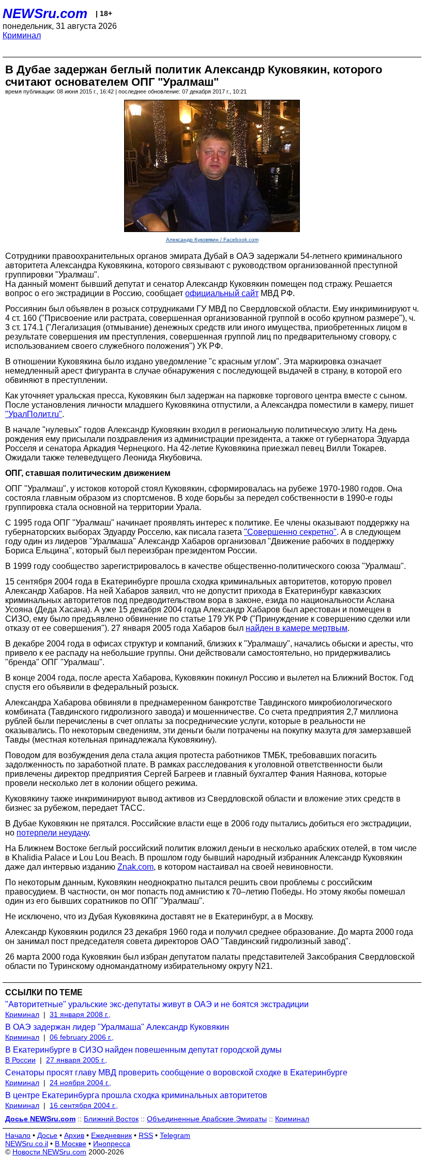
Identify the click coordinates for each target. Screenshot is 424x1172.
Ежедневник (111, 1135)
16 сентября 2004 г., (84, 1105)
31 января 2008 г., (80, 1014)
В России (20, 1060)
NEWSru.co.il (26, 1143)
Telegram (175, 1135)
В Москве (70, 1143)
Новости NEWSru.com (49, 1152)
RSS (146, 1135)
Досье (47, 1135)
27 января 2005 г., (76, 1060)
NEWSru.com (45, 13)
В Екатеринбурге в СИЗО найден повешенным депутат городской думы (143, 1049)
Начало (18, 1135)
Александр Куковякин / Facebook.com (212, 239)
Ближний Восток (111, 1119)
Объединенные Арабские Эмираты (207, 1119)
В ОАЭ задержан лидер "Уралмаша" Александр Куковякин (117, 1027)
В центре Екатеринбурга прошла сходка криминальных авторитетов (136, 1095)
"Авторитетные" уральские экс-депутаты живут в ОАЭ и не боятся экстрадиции (157, 1004)
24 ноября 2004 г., (80, 1082)
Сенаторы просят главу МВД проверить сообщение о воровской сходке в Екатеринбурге (176, 1072)
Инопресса (111, 1143)
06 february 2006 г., (82, 1037)
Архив (74, 1135)
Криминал (22, 35)
